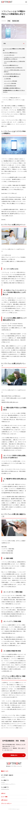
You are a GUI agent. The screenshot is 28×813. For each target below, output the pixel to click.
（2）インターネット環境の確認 (10, 81)
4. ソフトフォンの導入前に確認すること (11, 76)
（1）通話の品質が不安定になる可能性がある (13, 67)
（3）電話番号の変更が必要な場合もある (12, 73)
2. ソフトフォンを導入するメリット (10, 52)
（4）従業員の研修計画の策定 (10, 85)
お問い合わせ (4, 800)
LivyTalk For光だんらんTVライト (8, 784)
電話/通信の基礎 (15, 20)
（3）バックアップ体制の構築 (10, 83)
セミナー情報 (4, 796)
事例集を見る (14, 755)
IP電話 (9, 20)
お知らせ (3, 793)
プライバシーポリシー (6, 803)
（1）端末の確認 (7, 78)
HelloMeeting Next (5, 789)
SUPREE (3, 777)
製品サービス (4, 771)
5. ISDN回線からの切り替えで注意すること (11, 88)
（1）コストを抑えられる (9, 55)
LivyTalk (3, 782)
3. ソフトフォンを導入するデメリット (10, 65)
